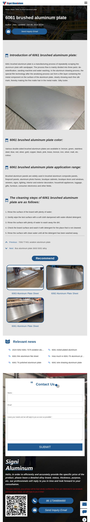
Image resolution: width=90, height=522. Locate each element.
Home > (8, 9)
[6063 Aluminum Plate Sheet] (25, 277)
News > (13, 9)
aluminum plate (12, 67)
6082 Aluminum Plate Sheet (64, 293)
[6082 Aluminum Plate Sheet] (65, 277)
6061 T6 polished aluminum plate (26, 362)
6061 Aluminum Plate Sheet (25, 326)
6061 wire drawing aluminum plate (67, 362)
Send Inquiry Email (29, 31)
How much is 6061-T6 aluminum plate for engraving (68, 356)
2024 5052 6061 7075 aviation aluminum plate (28, 350)
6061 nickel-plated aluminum (64, 350)
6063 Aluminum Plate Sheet (25, 293)
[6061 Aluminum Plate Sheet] (25, 310)
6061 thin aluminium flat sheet (25, 356)
